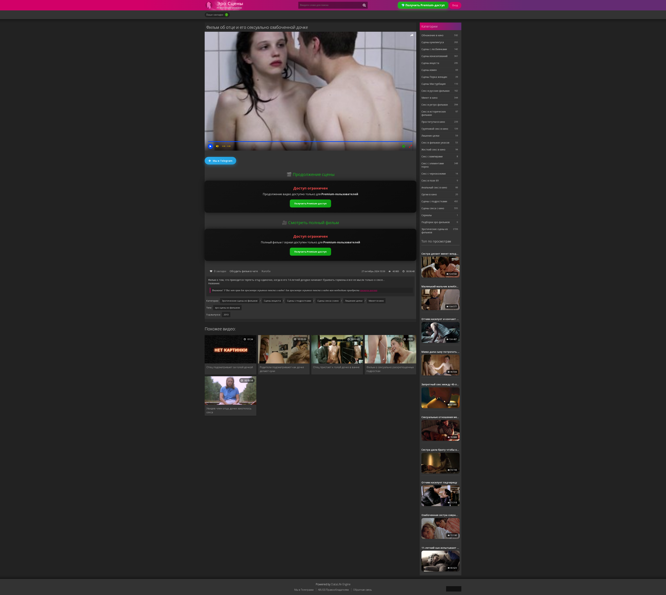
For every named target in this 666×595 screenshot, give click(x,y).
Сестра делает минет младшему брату (440, 253)
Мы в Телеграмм (304, 589)
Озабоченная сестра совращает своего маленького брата (440, 515)
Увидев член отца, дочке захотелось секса (228, 410)
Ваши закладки (216, 14)
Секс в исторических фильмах (433, 113)
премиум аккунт (368, 290)
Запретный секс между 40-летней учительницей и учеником (440, 384)
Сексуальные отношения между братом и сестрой (440, 417)
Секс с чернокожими (433, 173)
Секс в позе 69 (430, 180)
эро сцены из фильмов (227, 307)
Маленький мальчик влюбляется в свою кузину (440, 286)
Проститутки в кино (433, 121)
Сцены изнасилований (434, 56)
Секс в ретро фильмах (434, 104)
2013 (226, 314)
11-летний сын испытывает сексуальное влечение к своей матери (440, 547)
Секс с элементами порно (432, 165)
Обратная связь (362, 589)
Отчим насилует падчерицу (439, 482)
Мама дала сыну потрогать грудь (440, 351)
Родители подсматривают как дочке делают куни (282, 369)
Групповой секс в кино (434, 128)
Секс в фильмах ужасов (435, 142)
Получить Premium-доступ (310, 203)
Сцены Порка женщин (434, 77)
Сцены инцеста (272, 300)
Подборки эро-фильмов (435, 222)
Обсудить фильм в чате (244, 271)
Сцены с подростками (299, 300)
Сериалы (426, 215)
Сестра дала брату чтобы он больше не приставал (440, 449)
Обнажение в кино (432, 35)
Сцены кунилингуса (432, 42)
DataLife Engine (341, 584)
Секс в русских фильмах (435, 90)
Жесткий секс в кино (433, 149)
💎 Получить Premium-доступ (423, 5)
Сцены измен (429, 70)
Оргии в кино (429, 194)
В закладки (220, 271)
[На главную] (225, 5)
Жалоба (265, 271)
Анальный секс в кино (434, 187)
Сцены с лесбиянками (434, 49)
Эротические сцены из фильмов (240, 300)
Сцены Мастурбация (433, 83)
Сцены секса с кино (328, 300)
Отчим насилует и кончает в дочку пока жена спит (440, 319)
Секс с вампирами (432, 156)
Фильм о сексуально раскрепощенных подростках (390, 369)
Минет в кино (376, 300)
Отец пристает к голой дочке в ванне (336, 367)
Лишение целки (353, 300)
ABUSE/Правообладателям (333, 589)
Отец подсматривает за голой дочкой (229, 367)
